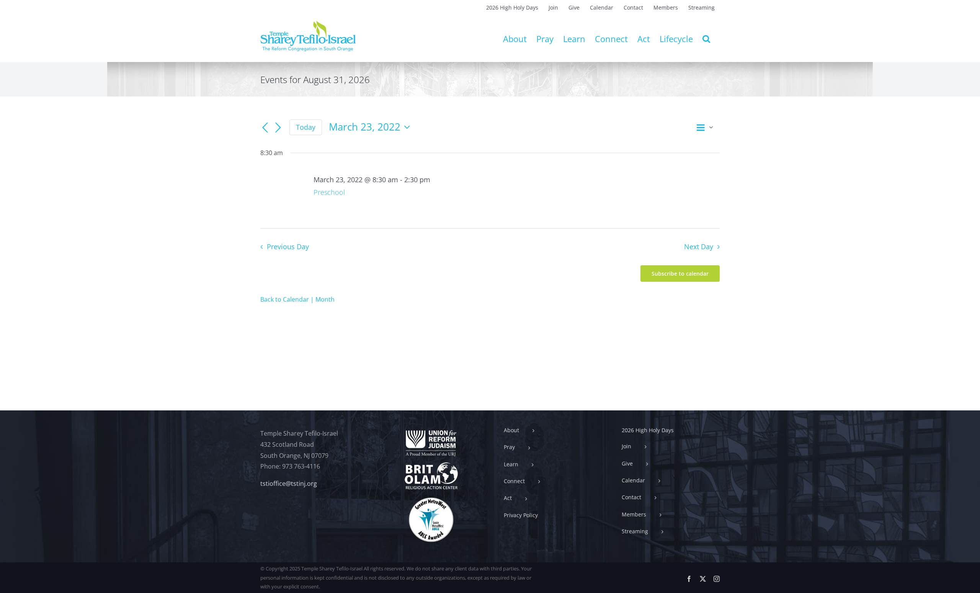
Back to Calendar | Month (297, 299)
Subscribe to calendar (680, 273)
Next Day (698, 246)
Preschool (329, 192)
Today (305, 127)
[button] (706, 39)
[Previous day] (265, 127)
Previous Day (288, 246)
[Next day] (278, 127)
